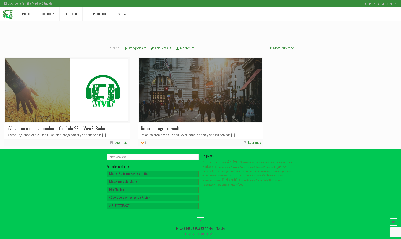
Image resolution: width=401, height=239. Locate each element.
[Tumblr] (378, 3)
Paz (275, 176)
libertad (240, 171)
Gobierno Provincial (263, 167)
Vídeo (239, 184)
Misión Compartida (210, 176)
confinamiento (249, 163)
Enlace (208, 166)
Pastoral (267, 175)
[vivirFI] (8, 14)
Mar (270, 171)
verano (217, 185)
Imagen (225, 171)
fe (238, 167)
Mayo (282, 172)
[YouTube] (374, 3)
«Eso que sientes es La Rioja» (129, 197)
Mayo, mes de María (123, 181)
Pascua (257, 176)
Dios (272, 162)
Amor (223, 162)
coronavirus (262, 162)
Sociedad (277, 180)
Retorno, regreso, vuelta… (162, 128)
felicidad (244, 167)
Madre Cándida (260, 171)
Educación (283, 162)
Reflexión (231, 179)
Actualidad (210, 162)
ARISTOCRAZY (119, 205)
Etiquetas (161, 48)
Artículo (234, 162)
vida (233, 184)
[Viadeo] (386, 3)
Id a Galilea (116, 189)
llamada (248, 171)
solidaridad (208, 185)
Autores (185, 48)
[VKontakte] (382, 3)
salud (243, 181)
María (276, 171)
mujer (234, 176)
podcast (217, 181)
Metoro (288, 172)
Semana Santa (254, 180)
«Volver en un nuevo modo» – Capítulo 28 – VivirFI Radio (56, 128)
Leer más (121, 142)
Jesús (233, 171)
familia (234, 167)
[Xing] (391, 3)
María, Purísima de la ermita (128, 173)
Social (268, 180)
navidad (240, 176)
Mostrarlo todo (283, 48)
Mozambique (225, 176)
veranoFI (226, 185)
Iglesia (216, 171)
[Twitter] (370, 3)
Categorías (135, 48)
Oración (248, 175)
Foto (250, 167)
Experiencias (222, 167)
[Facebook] (365, 3)
